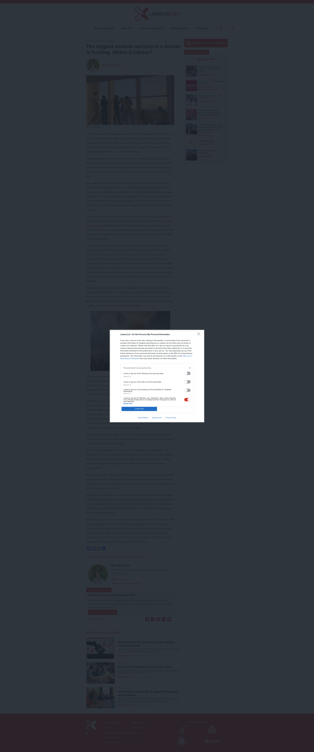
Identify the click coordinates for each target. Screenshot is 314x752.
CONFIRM (139, 409)
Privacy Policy (171, 418)
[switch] (187, 373)
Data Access (157, 418)
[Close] (199, 334)
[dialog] (157, 376)
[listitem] (157, 368)
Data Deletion (143, 418)
